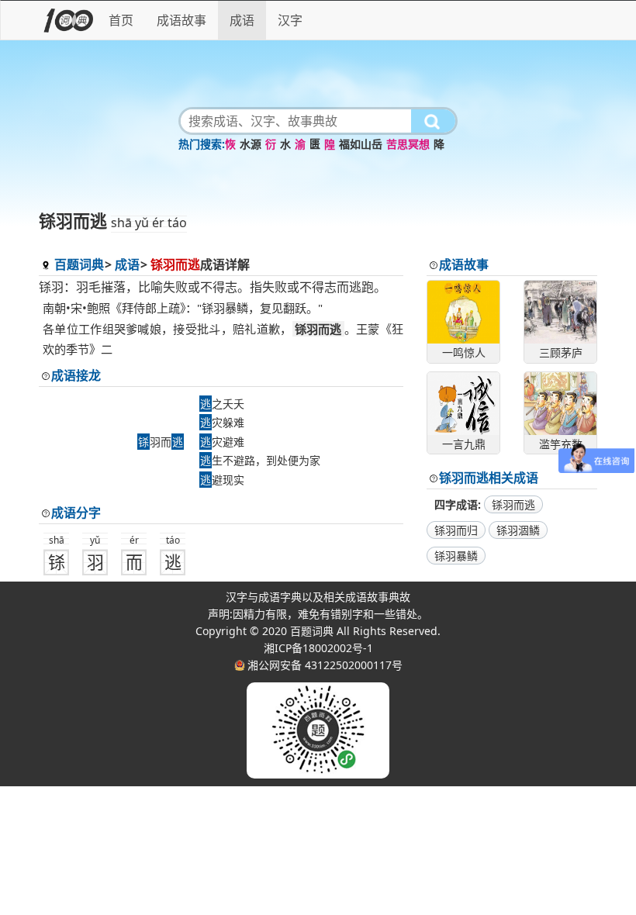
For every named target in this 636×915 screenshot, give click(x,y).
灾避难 (222, 441)
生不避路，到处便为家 (260, 460)
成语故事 (181, 20)
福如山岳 (360, 143)
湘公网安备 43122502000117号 (325, 665)
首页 (121, 20)
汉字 (290, 20)
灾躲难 (222, 422)
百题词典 (79, 264)
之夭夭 (222, 403)
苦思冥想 (408, 143)
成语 (242, 20)
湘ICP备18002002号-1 (318, 647)
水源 (250, 143)
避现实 (222, 479)
